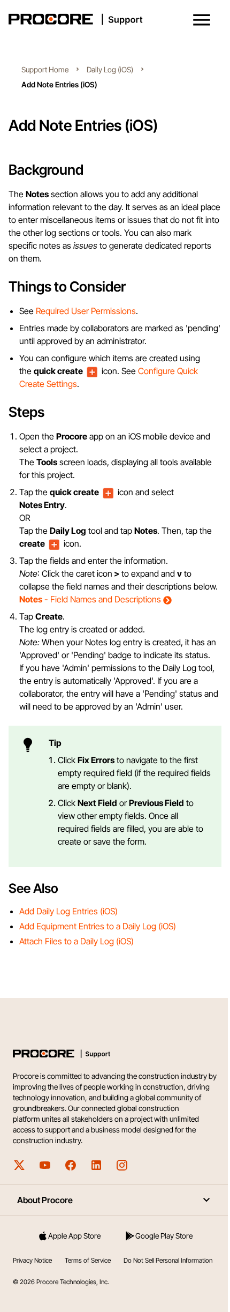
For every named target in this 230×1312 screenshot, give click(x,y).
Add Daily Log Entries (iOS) (68, 936)
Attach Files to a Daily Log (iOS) (76, 966)
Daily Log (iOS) (110, 69)
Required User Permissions (86, 310)
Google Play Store (158, 1261)
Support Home (44, 69)
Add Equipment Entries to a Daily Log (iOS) (97, 951)
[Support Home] (113, 19)
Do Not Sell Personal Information (57, 1297)
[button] (201, 20)
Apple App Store (73, 1261)
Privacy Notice (32, 1286)
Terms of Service (88, 1286)
